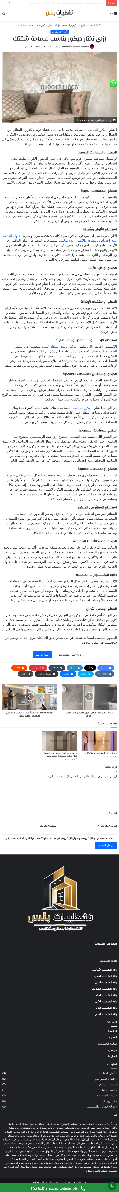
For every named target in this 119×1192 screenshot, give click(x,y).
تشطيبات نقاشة (106, 1095)
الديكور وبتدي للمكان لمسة (59, 346)
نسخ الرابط (42, 654)
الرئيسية (93, 25)
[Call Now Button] (112, 1186)
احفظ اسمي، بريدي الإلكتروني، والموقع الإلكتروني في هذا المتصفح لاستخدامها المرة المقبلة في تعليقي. (59, 838)
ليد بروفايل (109, 1101)
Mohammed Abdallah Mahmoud (75, 46)
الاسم (113, 813)
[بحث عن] (3, 14)
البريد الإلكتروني (107, 825)
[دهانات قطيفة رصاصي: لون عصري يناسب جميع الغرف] (89, 697)
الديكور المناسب (82, 408)
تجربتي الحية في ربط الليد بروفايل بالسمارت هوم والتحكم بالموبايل (68, 2)
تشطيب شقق (107, 1084)
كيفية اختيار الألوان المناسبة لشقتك (101, 753)
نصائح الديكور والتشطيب (74, 25)
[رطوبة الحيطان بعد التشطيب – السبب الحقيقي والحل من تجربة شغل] (29, 697)
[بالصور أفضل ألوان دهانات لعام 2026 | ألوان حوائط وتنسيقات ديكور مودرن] (59, 740)
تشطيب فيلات (107, 1090)
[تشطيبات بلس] (59, 13)
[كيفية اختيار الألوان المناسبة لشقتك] (99, 740)
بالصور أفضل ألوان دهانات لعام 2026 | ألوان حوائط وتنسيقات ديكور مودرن (60, 754)
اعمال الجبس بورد (104, 1078)
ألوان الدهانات (59, 31)
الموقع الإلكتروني (48, 825)
